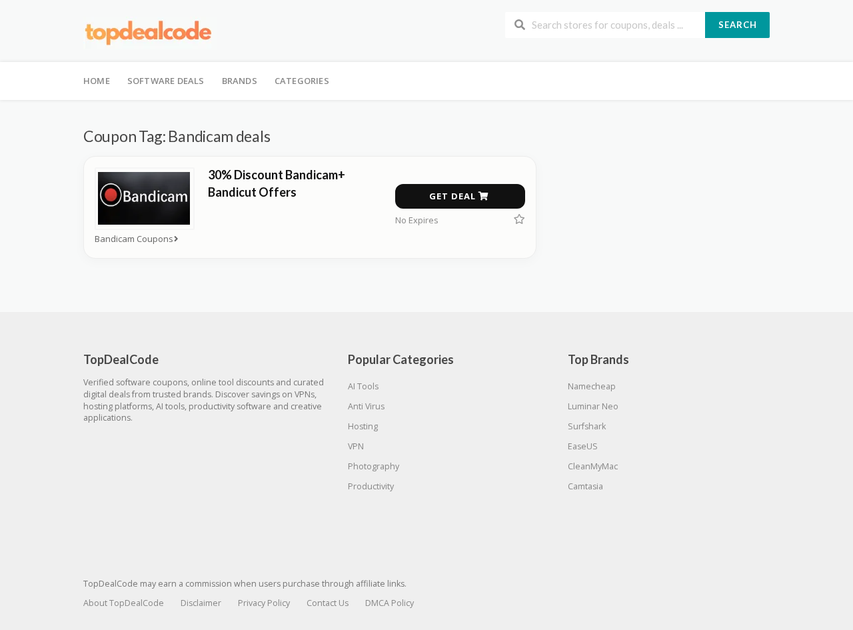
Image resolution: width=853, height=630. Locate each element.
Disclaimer (201, 603)
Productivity (371, 486)
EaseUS (583, 446)
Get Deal (453, 196)
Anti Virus (366, 406)
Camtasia (585, 486)
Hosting (363, 426)
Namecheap (592, 386)
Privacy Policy (264, 603)
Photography (373, 466)
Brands (239, 81)
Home (96, 81)
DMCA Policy (389, 603)
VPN (356, 446)
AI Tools (363, 386)
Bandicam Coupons (134, 239)
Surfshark (587, 426)
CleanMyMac (593, 466)
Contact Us (328, 603)
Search (737, 24)
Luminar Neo (593, 406)
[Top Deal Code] (150, 32)
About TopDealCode (123, 603)
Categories (302, 81)
